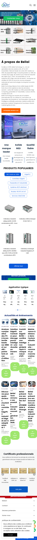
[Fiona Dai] (34, 526)
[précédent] (2, 474)
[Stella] (34, 522)
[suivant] (34, 474)
